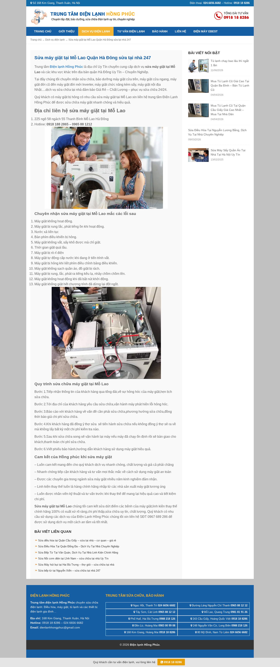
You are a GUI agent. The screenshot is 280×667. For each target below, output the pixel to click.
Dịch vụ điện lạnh (96, 31)
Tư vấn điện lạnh (131, 31)
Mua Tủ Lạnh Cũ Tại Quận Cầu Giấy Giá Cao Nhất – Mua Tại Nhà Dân (228, 110)
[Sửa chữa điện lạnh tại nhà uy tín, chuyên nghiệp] (83, 16)
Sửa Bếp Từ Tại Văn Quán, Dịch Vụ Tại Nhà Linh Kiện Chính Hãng (78, 552)
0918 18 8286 (172, 662)
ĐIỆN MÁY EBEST (205, 31)
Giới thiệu (66, 31)
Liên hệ (180, 31)
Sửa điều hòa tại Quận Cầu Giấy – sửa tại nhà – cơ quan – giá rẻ (77, 540)
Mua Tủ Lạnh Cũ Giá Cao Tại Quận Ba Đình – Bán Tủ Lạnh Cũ (230, 85)
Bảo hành (159, 31)
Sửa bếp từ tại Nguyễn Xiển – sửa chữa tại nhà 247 (69, 570)
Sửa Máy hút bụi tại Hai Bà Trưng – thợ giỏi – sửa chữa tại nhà (76, 564)
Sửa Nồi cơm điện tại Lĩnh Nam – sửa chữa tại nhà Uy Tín (73, 558)
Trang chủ (42, 31)
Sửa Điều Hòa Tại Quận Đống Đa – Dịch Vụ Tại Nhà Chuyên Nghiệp (78, 546)
